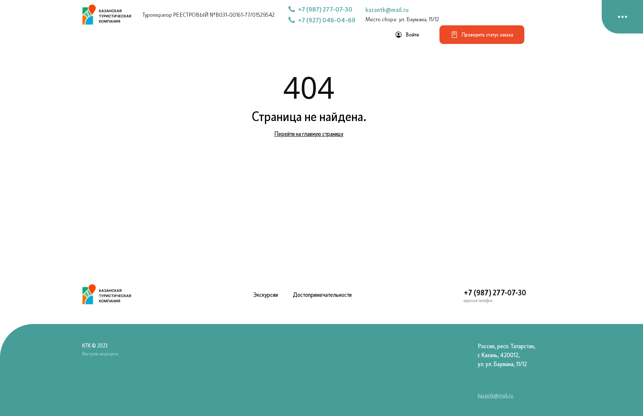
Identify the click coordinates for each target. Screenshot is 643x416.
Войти (412, 34)
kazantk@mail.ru (387, 9)
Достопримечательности (322, 294)
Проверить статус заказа (487, 34)
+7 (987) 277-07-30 (495, 292)
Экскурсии (265, 294)
